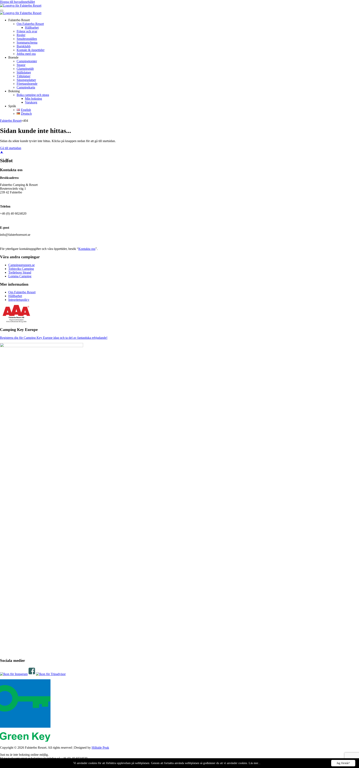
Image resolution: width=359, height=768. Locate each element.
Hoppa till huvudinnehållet (17, 2)
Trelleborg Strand (19, 272)
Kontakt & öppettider (30, 50)
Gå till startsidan (10, 148)
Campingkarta (26, 87)
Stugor (21, 65)
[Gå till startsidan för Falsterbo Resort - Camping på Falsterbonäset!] (20, 5)
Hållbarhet (32, 27)
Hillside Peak (100, 747)
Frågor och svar (27, 31)
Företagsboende (27, 83)
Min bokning (33, 98)
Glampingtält (25, 68)
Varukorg (31, 102)
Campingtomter (27, 61)
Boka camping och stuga (33, 95)
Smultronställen (27, 39)
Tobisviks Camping (21, 268)
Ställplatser (24, 72)
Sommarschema (27, 42)
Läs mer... (255, 763)
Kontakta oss (86, 249)
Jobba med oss (26, 53)
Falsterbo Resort (10, 120)
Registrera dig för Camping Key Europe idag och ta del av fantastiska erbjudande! (53, 337)
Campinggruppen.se (21, 265)
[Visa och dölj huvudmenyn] (1, 10)
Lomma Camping (19, 276)
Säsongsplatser (26, 80)
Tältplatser (23, 76)
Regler (21, 35)
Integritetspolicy (18, 299)
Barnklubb (24, 46)
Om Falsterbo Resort (30, 24)
